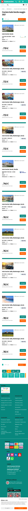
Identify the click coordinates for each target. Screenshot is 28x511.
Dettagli (23, 47)
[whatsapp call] (19, 2)
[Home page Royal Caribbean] (23, 172)
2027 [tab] (9, 371)
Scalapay (16, 426)
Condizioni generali (19, 400)
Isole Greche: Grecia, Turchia (10, 169)
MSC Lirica (4, 71)
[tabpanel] (14, 375)
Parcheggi (17, 412)
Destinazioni (9, 9)
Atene (8, 41)
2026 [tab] (4, 371)
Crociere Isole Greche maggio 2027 (20, 9)
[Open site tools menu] (26, 1)
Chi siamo (3, 424)
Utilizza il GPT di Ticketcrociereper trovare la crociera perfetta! (16, 482)
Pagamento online (18, 424)
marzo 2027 (17, 375)
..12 (5, 19)
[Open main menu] (26, 5)
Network (2, 429)
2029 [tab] (18, 371)
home (3, 9)
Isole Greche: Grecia (7, 34)
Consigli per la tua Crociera (6, 402)
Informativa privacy (19, 402)
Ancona (8, 244)
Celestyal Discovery (6, 36)
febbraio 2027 (11, 375)
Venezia (8, 74)
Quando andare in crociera (6, 405)
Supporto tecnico (18, 398)
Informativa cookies (19, 405)
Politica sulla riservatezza (23, 499)
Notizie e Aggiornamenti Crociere (20, 434)
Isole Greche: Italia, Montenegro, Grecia (13, 69)
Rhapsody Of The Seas (6, 172)
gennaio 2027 (5, 375)
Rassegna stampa (18, 431)
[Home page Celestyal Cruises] (23, 36)
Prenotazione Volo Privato (6, 422)
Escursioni (3, 409)
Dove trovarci (3, 426)
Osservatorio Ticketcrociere (20, 422)
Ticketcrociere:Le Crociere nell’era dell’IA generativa (6, 432)
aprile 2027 (22, 375)
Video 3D (2, 407)
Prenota (23, 51)
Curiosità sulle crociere (5, 398)
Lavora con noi (18, 414)
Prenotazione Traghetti (5, 419)
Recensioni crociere (19, 419)
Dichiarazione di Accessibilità (21, 409)
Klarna (16, 429)
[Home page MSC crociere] (23, 71)
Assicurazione (17, 407)
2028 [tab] (13, 371)
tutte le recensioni (5, 392)
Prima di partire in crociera (6, 400)
